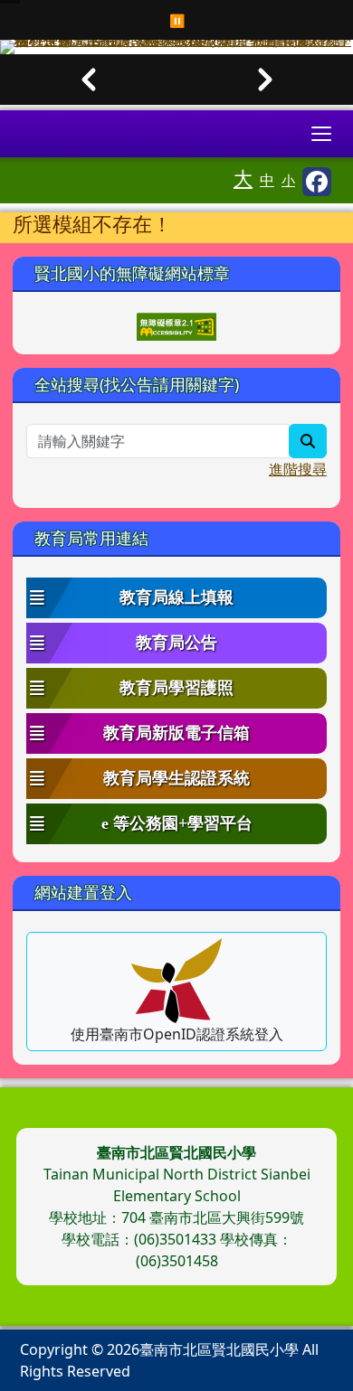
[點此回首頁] (176, 47)
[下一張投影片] (264, 79)
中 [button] (267, 180)
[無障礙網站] (176, 324)
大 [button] (243, 178)
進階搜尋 (298, 469)
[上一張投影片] (88, 79)
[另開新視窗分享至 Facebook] (316, 181)
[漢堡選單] (321, 133)
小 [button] (288, 180)
